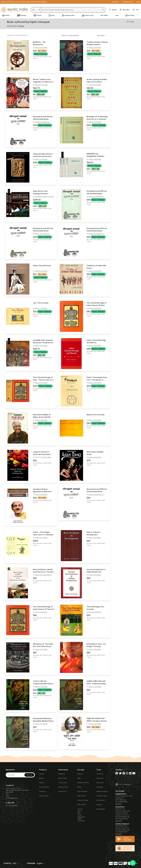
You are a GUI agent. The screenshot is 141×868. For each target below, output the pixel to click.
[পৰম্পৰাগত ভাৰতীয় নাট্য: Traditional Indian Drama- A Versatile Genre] (17, 709)
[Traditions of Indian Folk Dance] (71, 294)
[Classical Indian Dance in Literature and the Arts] (17, 182)
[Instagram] (127, 774)
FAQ (138, 2)
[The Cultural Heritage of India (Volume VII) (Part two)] (71, 331)
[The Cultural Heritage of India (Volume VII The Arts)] (17, 635)
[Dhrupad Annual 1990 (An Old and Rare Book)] (71, 257)
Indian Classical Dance (42, 266)
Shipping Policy (63, 787)
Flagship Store (120, 794)
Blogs (79, 787)
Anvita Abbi (46, 457)
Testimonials (81, 796)
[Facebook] (116, 774)
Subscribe (29, 775)
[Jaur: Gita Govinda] (17, 331)
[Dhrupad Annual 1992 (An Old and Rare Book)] (17, 257)
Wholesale (99, 787)
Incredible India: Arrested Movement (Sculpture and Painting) (43, 342)
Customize (99, 778)
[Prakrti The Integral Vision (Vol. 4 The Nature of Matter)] (71, 406)
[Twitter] (120, 774)
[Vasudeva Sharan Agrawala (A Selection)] (17, 523)
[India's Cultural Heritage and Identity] (71, 368)
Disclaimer (61, 774)
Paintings (42, 791)
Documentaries (82, 791)
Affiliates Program (102, 791)
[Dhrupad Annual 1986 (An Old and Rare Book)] (71, 219)
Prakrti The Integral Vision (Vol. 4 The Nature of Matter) (97, 379)
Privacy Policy (62, 782)
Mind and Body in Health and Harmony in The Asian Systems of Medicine (43, 571)
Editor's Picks (81, 804)
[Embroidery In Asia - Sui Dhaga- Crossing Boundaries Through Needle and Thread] (71, 672)
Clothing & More (44, 787)
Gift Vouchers (100, 800)
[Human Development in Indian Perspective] (71, 598)
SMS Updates (100, 809)
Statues (41, 774)
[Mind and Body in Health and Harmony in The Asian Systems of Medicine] (17, 598)
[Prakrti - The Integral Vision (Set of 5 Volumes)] (17, 560)
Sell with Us (100, 782)
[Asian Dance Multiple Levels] (71, 480)
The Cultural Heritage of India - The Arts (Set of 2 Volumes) (43, 379)
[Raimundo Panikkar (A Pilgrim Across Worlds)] (17, 443)
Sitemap (99, 804)
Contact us (127, 2)
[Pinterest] (123, 774)
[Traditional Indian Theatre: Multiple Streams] (71, 70)
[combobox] (71, 9)
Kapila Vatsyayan (41, 47)
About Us (80, 774)
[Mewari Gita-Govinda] (71, 443)
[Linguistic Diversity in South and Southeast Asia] (17, 480)
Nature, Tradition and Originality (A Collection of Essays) (43, 81)
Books (41, 778)
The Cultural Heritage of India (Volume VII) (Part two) (96, 305)
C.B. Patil (51, 196)
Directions (118, 804)
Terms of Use (62, 791)
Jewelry (41, 782)
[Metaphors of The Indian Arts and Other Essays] (17, 672)
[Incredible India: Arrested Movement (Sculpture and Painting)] (17, 368)
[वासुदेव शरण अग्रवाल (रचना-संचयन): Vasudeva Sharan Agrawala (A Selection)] (71, 747)
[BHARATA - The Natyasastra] (17, 70)
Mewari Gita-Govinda (95, 415)
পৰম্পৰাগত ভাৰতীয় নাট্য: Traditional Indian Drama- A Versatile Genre (43, 683)
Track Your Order (101, 796)
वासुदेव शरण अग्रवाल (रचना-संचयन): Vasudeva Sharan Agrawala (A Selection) (97, 720)
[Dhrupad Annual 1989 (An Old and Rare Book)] (71, 517)
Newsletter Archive (83, 782)
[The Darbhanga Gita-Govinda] (71, 635)
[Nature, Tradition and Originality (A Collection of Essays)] (17, 108)
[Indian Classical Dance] (17, 294)
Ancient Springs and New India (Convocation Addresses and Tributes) (97, 81)
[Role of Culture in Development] (71, 560)
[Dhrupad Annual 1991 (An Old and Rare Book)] (17, 145)
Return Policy (62, 778)
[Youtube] (133, 774)
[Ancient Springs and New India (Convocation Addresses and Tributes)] (71, 108)
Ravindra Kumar (41, 196)
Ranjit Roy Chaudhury (43, 575)
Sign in (115, 2)
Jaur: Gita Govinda (40, 303)
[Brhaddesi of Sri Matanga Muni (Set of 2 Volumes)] (71, 145)
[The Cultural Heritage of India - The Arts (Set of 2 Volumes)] (17, 406)
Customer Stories (82, 800)
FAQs (79, 778)
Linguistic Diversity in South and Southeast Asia (42, 454)
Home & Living (43, 796)
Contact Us (99, 774)
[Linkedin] (130, 774)
